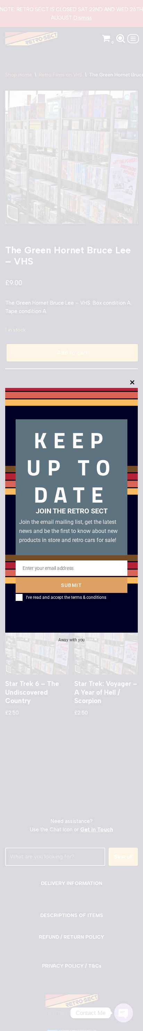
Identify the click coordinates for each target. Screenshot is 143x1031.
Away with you (71, 639)
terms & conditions (88, 597)
